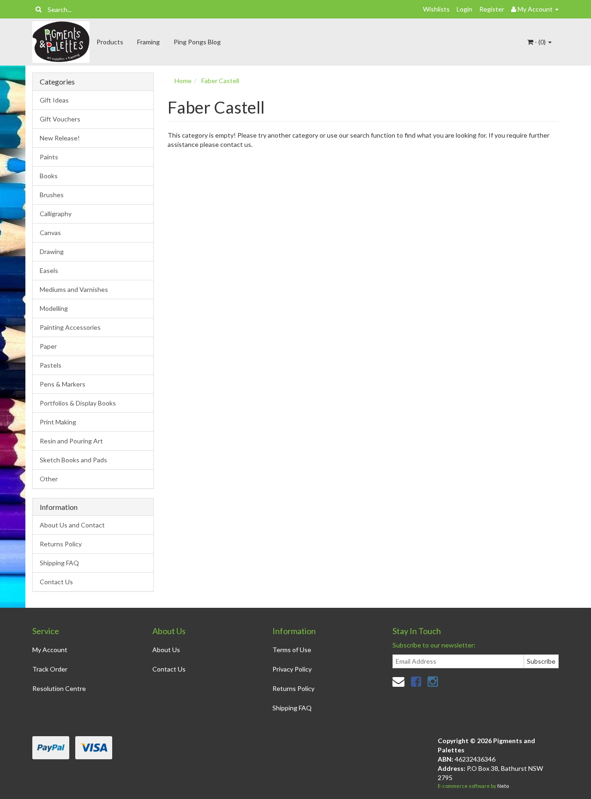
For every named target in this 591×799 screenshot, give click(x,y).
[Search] (38, 9)
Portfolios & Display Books (78, 403)
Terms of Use (291, 650)
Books (49, 176)
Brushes (52, 195)
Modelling (54, 308)
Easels (49, 270)
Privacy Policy (292, 669)
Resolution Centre (59, 688)
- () (540, 42)
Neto (503, 786)
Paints (49, 157)
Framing (148, 42)
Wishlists (436, 9)
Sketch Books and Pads (73, 460)
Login (464, 9)
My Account (49, 650)
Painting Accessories (70, 327)
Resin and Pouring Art (71, 441)
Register (491, 9)
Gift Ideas (54, 100)
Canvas (50, 232)
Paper (48, 346)
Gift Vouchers (60, 119)
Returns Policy (61, 544)
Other (49, 479)
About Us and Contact (72, 525)
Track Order (49, 669)
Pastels (50, 365)
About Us (166, 650)
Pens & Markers (62, 384)
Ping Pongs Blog (197, 42)
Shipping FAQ (59, 563)
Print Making (58, 422)
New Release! (60, 138)
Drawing (52, 251)
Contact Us (56, 582)
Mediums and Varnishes (74, 289)
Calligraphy (56, 214)
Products (109, 42)
